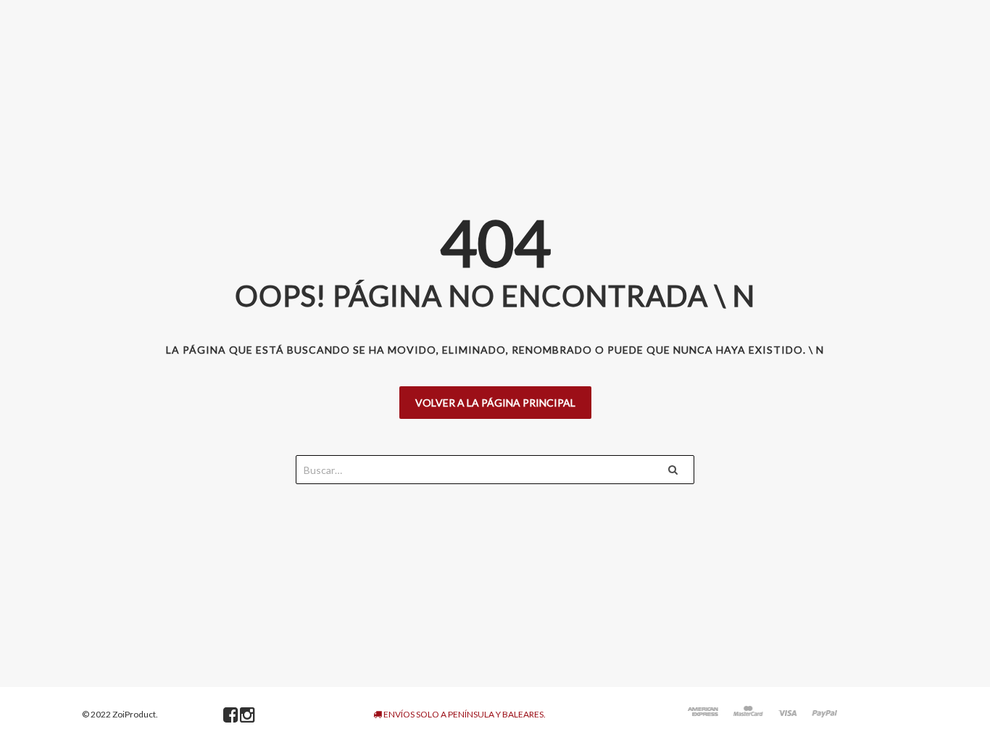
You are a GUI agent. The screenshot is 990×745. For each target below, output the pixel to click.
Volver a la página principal (495, 402)
